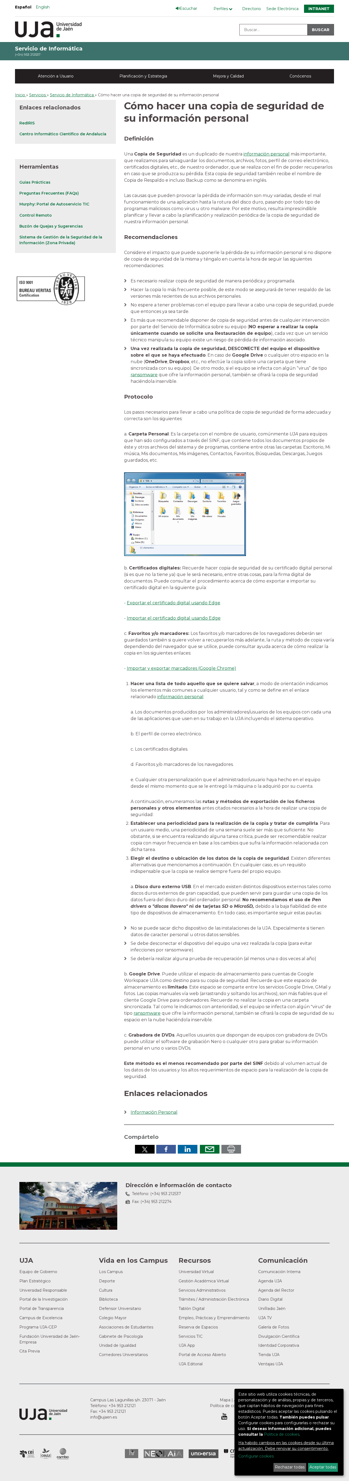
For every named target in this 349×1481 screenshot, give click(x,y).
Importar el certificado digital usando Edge (174, 618)
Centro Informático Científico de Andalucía (62, 134)
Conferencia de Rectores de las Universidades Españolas (233, 1453)
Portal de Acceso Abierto (202, 1354)
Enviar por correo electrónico (209, 1149)
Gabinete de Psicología (121, 1336)
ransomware (144, 374)
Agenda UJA (270, 1281)
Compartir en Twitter (145, 1149)
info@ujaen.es (103, 1417)
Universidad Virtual (196, 1271)
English (43, 7)
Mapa (225, 1400)
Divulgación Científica (278, 1336)
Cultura (105, 1290)
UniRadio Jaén (271, 1308)
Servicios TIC (191, 1336)
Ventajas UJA (270, 1363)
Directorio (251, 8)
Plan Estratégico (35, 1281)
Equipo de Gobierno (38, 1271)
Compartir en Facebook (166, 1149)
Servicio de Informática (49, 48)
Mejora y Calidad (228, 76)
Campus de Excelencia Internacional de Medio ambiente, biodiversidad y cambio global (63, 1453)
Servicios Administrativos (202, 1290)
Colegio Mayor (113, 1317)
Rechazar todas (290, 1467)
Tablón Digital (191, 1308)
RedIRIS (27, 123)
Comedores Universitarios (123, 1354)
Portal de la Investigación (43, 1299)
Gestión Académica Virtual (204, 1281)
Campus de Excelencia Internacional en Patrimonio (27, 1453)
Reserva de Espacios (198, 1327)
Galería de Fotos (273, 1327)
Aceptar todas (322, 1467)
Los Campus (111, 1271)
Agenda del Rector (276, 1290)
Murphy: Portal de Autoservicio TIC (54, 204)
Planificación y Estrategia (143, 76)
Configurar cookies (256, 1456)
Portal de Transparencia (41, 1308)
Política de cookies (227, 1405)
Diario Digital (270, 1299)
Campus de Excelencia (40, 1317)
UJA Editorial (191, 1363)
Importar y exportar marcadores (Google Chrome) (181, 668)
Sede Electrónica (282, 8)
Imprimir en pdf (231, 1149)
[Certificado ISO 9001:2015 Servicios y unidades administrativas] (51, 287)
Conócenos (300, 76)
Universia (203, 1453)
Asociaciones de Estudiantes (126, 1327)
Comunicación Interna (279, 1271)
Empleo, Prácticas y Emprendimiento (214, 1317)
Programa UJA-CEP (38, 1327)
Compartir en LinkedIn (187, 1149)
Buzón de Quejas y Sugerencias (51, 226)
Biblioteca (108, 1299)
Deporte (107, 1281)
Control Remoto (35, 215)
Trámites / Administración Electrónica (214, 1299)
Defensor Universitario (120, 1308)
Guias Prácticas (34, 182)
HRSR (131, 1453)
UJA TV (265, 1317)
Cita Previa (29, 1351)
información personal (266, 154)
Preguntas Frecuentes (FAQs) (49, 193)
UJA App (187, 1345)
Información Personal (154, 1112)
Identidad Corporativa (278, 1345)
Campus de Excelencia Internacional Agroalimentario (45, 1453)
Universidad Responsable (43, 1290)
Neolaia (163, 1453)
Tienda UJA (268, 1354)
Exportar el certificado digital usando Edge (173, 602)
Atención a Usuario (56, 76)
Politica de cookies (281, 1434)
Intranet (319, 8)
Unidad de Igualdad (117, 1345)
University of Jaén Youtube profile (224, 1416)
